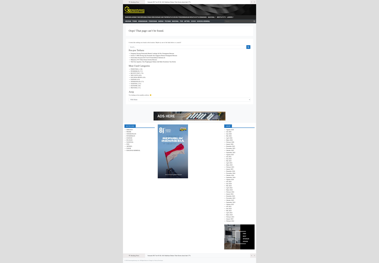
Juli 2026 (228, 132)
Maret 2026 (229, 140)
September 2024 (230, 177)
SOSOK (193, 21)
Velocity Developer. (158, 260)
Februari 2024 (230, 192)
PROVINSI (134, 88)
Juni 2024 (229, 183)
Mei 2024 (229, 186)
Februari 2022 (230, 221)
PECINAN (168, 21)
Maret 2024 (229, 190)
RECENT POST (135, 73)
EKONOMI (134, 85)
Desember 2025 (230, 146)
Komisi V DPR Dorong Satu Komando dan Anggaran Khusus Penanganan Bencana (154, 55)
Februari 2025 (230, 167)
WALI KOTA (134, 75)
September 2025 (230, 152)
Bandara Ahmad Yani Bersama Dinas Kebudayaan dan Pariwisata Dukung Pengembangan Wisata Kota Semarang (166, 17)
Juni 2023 (229, 208)
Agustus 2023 (230, 204)
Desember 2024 (230, 171)
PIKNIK (134, 21)
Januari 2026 (229, 144)
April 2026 (229, 138)
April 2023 (229, 212)
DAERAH (161, 21)
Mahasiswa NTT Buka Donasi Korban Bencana (144, 59)
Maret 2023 (229, 215)
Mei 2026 (229, 136)
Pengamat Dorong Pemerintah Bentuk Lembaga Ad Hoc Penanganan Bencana (152, 53)
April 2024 (229, 188)
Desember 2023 (230, 196)
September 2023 (230, 202)
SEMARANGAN (142, 21)
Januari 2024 (229, 194)
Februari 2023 (230, 217)
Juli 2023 (228, 206)
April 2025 (229, 163)
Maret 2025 (229, 165)
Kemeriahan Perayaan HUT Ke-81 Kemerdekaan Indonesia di (148, 57)
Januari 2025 (229, 169)
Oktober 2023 (230, 200)
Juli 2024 (228, 181)
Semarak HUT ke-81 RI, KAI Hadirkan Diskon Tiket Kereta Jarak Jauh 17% (169, 2)
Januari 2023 (229, 219)
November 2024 (230, 173)
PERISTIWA (134, 69)
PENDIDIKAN (153, 21)
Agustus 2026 (230, 129)
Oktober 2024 (230, 175)
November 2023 (230, 198)
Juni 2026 (229, 134)
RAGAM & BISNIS (136, 77)
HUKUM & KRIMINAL (203, 21)
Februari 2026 (230, 142)
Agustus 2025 (230, 154)
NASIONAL (211, 17)
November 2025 (230, 148)
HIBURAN (128, 21)
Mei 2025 (229, 161)
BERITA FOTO (221, 17)
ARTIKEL (187, 21)
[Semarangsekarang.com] (134, 10)
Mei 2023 (229, 210)
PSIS (181, 21)
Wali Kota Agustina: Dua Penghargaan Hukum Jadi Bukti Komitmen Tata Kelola (153, 62)
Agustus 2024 (230, 179)
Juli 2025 (228, 156)
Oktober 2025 (230, 150)
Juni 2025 (229, 159)
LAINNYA (230, 17)
